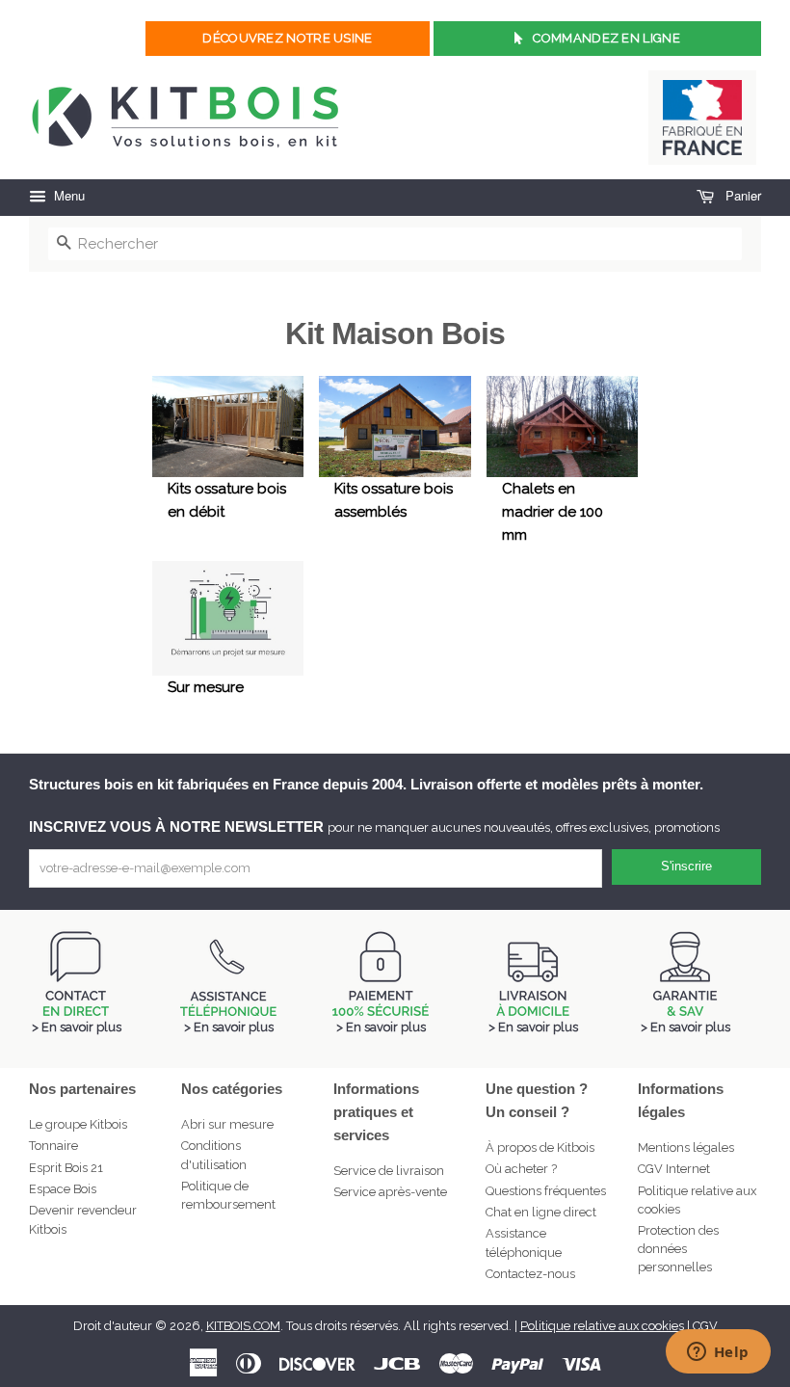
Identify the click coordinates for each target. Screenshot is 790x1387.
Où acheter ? (521, 1168)
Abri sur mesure (227, 1124)
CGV (705, 1326)
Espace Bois (62, 1189)
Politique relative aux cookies (602, 1326)
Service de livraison (388, 1170)
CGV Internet (674, 1168)
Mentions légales (686, 1147)
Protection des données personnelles (678, 1248)
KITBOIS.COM (243, 1326)
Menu (67, 195)
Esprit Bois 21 (66, 1167)
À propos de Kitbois (540, 1147)
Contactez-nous (530, 1274)
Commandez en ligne (606, 38)
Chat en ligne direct (541, 1212)
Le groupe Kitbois (78, 1124)
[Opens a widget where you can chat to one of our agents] (718, 1353)
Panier (741, 195)
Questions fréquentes (546, 1191)
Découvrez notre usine (287, 38)
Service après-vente (390, 1192)
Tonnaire (53, 1145)
